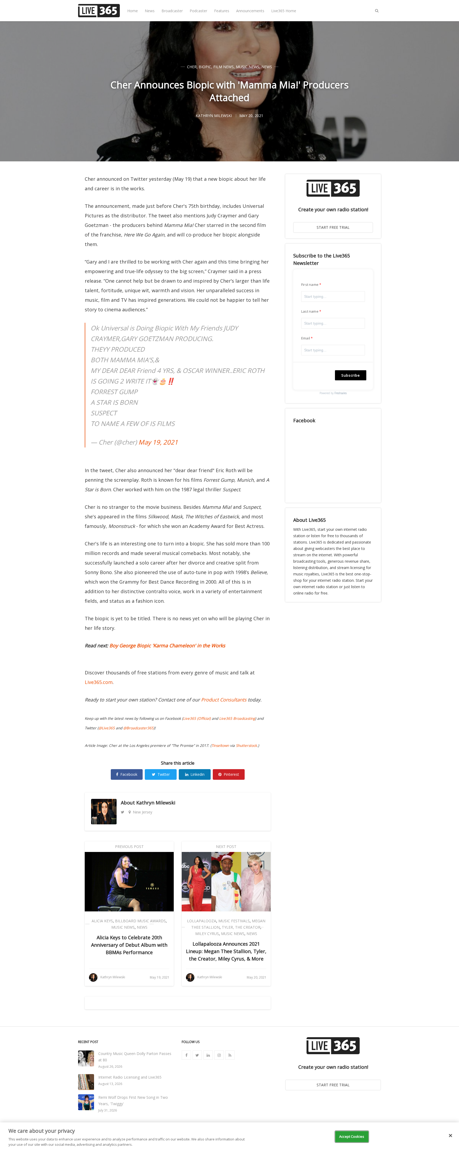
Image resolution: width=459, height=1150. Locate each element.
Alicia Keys (102, 920)
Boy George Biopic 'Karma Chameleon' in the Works (167, 645)
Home (132, 10)
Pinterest (231, 774)
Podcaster (198, 10)
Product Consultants (223, 699)
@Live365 (107, 728)
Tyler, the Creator (241, 927)
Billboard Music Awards (140, 920)
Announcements (250, 10)
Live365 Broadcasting (237, 718)
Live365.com (99, 682)
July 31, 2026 (107, 1110)
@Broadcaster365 (138, 728)
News (150, 10)
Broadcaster (172, 10)
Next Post (226, 846)
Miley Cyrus (207, 933)
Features (221, 10)
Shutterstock (246, 745)
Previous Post (129, 846)
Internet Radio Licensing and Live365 (130, 1077)
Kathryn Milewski (155, 802)
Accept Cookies (351, 1136)
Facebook (128, 774)
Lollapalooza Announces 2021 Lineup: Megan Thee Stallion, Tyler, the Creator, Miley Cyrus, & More (226, 951)
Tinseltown (220, 745)
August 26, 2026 (110, 1066)
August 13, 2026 (110, 1084)
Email (305, 338)
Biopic (205, 66)
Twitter (164, 774)
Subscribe (350, 375)
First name (309, 284)
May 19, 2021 (158, 442)
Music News (247, 66)
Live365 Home (283, 10)
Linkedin (197, 774)
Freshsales (340, 393)
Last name (309, 311)
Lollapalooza (201, 920)
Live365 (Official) (197, 718)
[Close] (450, 1136)
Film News (223, 66)
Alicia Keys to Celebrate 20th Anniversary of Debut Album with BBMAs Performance (129, 944)
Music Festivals (234, 920)
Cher (192, 66)
